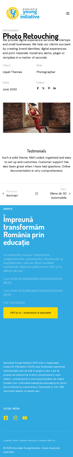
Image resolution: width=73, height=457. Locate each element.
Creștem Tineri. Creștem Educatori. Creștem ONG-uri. (29, 440)
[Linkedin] (54, 88)
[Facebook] (37, 88)
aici (37, 391)
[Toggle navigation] (59, 13)
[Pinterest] (49, 88)
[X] (43, 88)
